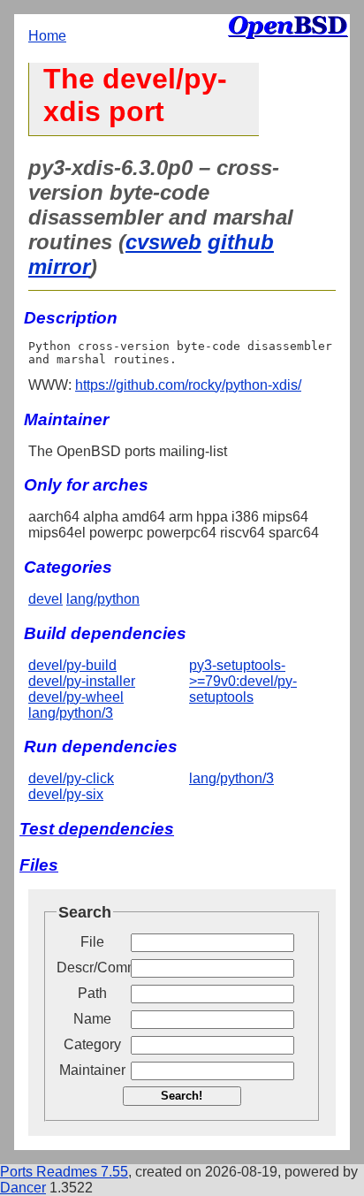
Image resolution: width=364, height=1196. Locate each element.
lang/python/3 (70, 712)
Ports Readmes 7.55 (64, 1171)
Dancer (23, 1187)
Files (38, 865)
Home (47, 35)
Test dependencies (96, 828)
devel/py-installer (81, 681)
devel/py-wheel (76, 697)
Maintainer (92, 1070)
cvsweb (163, 242)
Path (92, 993)
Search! (181, 1095)
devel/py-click (71, 778)
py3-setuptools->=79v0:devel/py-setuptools (243, 681)
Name (92, 1018)
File (92, 941)
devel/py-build (72, 665)
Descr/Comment (92, 967)
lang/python (103, 598)
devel (45, 598)
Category (92, 1044)
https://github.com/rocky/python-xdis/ (188, 384)
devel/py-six (65, 794)
